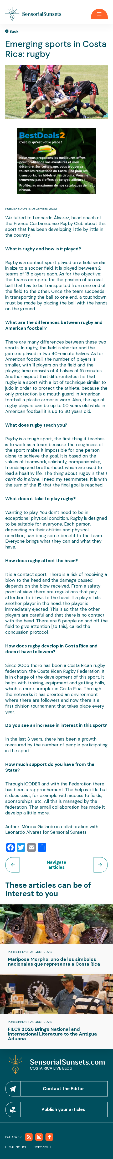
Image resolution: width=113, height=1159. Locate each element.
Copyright (42, 1147)
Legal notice (16, 1147)
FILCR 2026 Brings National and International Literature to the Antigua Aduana (52, 1034)
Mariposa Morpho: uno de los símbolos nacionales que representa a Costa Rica (54, 961)
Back (13, 31)
